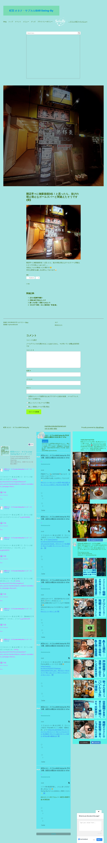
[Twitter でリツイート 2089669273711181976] (42, 748)
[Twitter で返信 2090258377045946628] (42, 555)
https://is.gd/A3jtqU (55, 730)
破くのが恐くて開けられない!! (40, 302)
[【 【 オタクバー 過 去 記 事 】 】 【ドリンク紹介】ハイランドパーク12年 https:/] (81, 460)
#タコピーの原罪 (55, 482)
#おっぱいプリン (51, 673)
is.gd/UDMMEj (25, 517)
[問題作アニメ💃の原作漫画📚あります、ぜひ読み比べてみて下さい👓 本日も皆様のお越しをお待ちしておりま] (81, 512)
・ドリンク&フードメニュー (77, 21)
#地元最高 (65, 482)
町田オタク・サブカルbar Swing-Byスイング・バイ (18, 469)
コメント (30, 350)
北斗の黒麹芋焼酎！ (36, 298)
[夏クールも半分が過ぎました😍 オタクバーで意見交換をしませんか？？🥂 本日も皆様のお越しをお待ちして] (98, 460)
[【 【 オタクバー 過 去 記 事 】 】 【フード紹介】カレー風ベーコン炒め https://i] (98, 495)
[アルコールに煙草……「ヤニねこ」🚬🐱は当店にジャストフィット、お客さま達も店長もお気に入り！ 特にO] (98, 529)
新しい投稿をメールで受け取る (38, 407)
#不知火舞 (46, 736)
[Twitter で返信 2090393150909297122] (42, 492)
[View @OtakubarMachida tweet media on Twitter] (68, 485)
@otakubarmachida (45, 464)
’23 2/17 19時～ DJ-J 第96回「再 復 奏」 (44, 305)
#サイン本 (53, 611)
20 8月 (42, 470)
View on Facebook (4, 495)
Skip (94, 839)
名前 (28, 370)
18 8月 (42, 721)
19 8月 (42, 594)
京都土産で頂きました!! (38, 300)
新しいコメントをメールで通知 (38, 403)
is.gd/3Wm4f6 (25, 619)
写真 (4, 492)
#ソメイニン (57, 546)
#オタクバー (58, 325)
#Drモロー (61, 670)
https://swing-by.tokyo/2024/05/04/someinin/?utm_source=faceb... (52, 542)
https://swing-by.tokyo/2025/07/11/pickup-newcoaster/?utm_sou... (51, 668)
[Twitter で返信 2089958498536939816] (42, 619)
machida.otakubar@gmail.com (55, 426)
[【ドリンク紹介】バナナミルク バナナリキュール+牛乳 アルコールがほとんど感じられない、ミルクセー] (81, 477)
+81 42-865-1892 (51, 428)
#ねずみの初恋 (61, 485)
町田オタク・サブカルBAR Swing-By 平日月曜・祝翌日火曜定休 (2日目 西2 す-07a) (55, 456)
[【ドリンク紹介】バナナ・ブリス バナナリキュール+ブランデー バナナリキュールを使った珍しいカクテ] (81, 495)
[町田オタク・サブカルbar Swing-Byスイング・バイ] (5, 450)
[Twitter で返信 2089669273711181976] (42, 743)
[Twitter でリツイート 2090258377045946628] (42, 560)
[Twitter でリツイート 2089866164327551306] (42, 687)
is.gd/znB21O (4, 550)
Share (1, 499)
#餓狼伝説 (53, 736)
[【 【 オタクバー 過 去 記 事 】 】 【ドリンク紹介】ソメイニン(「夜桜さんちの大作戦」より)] (98, 512)
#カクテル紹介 (48, 546)
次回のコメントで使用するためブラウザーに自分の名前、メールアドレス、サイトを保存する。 (54, 397)
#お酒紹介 (46, 734)
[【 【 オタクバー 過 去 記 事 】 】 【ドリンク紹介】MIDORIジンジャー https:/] (81, 529)
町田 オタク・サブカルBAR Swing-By (31, 10)
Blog (26, 322)
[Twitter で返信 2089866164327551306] (42, 682)
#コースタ (46, 675)
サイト (28, 388)
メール (29, 379)
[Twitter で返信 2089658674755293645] (42, 807)
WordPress (100, 427)
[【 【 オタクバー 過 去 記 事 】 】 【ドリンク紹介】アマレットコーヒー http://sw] (98, 477)
